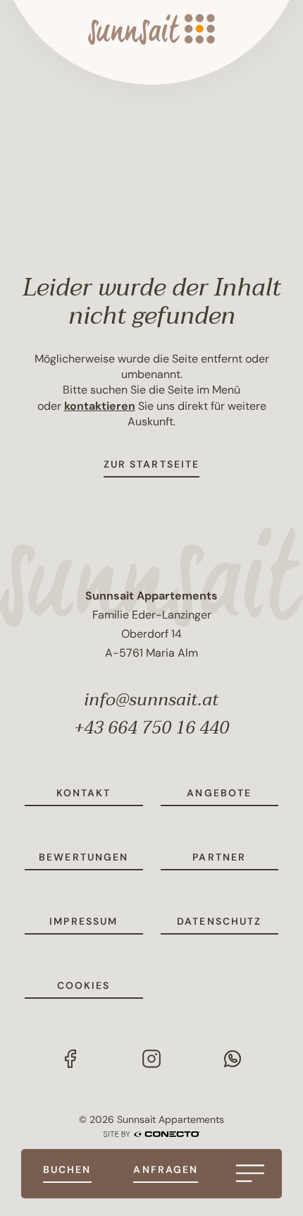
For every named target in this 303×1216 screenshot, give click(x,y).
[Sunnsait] (151, 29)
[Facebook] (70, 1057)
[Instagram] (151, 1057)
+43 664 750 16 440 (151, 728)
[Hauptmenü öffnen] (250, 1174)
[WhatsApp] (232, 1057)
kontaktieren (99, 406)
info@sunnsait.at (151, 700)
